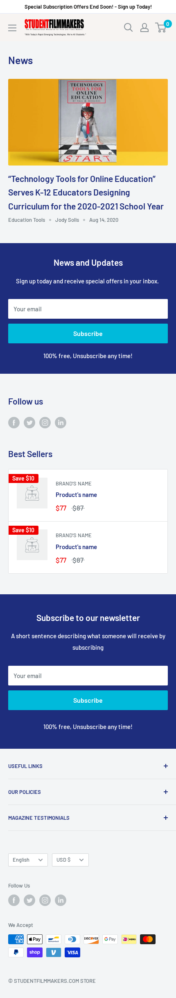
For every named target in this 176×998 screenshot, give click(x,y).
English (21, 859)
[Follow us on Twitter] (29, 422)
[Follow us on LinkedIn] (60, 422)
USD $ (63, 859)
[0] (161, 27)
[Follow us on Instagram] (45, 422)
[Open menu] (12, 28)
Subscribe (88, 333)
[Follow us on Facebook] (14, 422)
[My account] (144, 27)
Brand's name (74, 483)
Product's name (76, 494)
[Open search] (128, 27)
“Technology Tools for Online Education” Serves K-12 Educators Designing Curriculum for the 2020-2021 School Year (86, 192)
